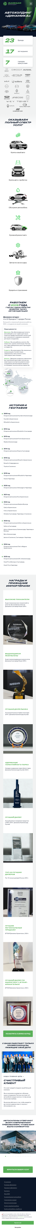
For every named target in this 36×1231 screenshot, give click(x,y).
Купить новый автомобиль (11, 1206)
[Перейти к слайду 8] (17, 1156)
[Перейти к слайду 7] (15, 1156)
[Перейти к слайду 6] (13, 1156)
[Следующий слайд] (34, 1142)
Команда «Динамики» (10, 1185)
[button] (18, 1034)
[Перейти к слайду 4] (10, 1156)
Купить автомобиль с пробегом (13, 1209)
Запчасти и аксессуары (18, 263)
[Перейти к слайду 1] (5, 1156)
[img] (18, 143)
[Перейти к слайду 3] (8, 1156)
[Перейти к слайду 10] (20, 1156)
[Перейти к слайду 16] (30, 1156)
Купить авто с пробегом (18, 180)
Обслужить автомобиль (18, 207)
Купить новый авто (18, 152)
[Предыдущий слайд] (1, 1142)
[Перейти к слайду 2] (7, 1156)
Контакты (7, 1191)
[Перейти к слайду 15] (28, 1156)
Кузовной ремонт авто (18, 235)
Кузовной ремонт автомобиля (12, 1197)
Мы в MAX (7, 1194)
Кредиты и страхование (18, 290)
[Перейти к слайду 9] (18, 1156)
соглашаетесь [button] (21, 1216)
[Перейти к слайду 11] (22, 1156)
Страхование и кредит (10, 1200)
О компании (7, 1182)
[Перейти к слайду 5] (12, 1156)
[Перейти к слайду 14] (27, 1156)
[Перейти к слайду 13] (25, 1156)
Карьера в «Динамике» (10, 1187)
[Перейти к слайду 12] (23, 1156)
